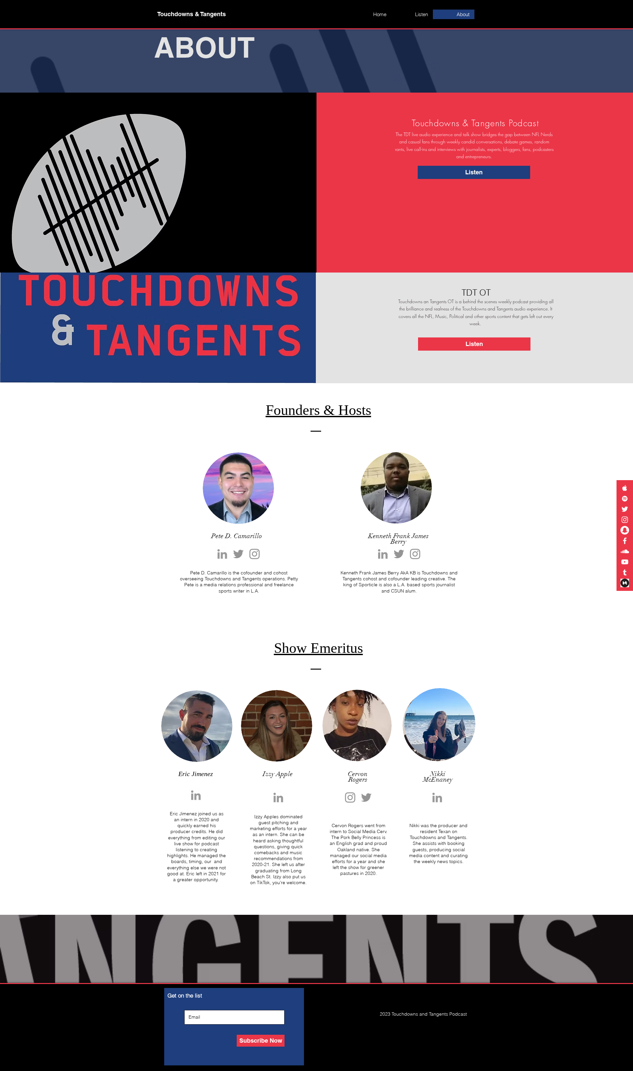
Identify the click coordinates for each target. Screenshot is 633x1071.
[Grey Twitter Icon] (399, 554)
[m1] (624, 583)
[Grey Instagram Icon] (415, 554)
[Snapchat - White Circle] (624, 530)
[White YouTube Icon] (624, 562)
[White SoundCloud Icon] (624, 551)
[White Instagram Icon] (624, 519)
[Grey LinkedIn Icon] (222, 554)
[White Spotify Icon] (624, 498)
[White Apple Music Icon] (624, 488)
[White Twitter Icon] (624, 509)
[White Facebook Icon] (624, 540)
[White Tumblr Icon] (624, 572)
